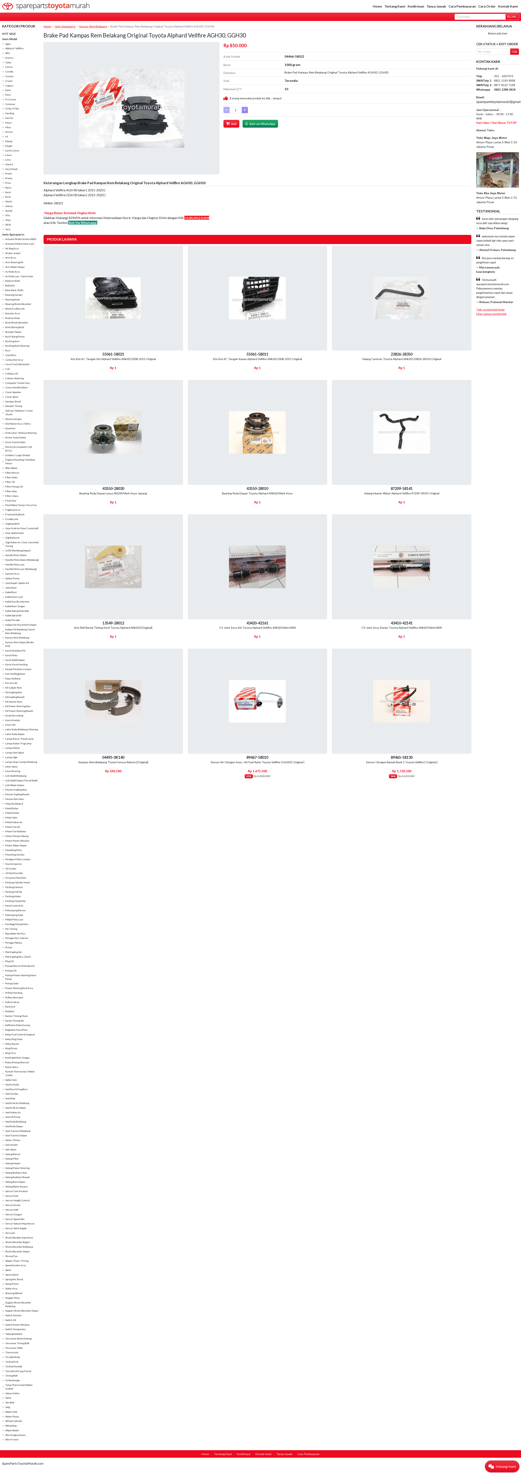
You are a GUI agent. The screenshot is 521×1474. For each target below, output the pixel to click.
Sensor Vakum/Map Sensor (20, 1223)
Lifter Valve (11, 766)
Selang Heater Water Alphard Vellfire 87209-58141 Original (401, 493)
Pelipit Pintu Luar (14, 919)
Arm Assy (10, 257)
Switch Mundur (13, 1315)
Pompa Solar (12, 983)
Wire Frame (12, 1439)
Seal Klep (10, 1098)
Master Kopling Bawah (17, 794)
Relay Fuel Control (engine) (20, 1034)
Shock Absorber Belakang (19, 1246)
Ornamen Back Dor (15, 877)
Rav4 (8, 192)
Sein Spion (10, 1149)
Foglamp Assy (12, 509)
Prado (8, 173)
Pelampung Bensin (15, 910)
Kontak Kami (508, 6)
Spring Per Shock (14, 1279)
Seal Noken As (13, 1112)
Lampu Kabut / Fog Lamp (18, 743)
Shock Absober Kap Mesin (19, 1237)
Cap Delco (10, 355)
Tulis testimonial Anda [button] (490, 309)
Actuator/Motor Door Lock (19, 243)
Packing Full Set (13, 891)
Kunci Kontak (12, 720)
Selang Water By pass (16, 1186)
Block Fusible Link (15, 308)
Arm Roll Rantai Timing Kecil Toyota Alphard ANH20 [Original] (113, 627)
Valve (8, 1397)
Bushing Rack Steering (17, 345)
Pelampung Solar (14, 915)
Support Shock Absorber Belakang (18, 1304)
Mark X (9, 164)
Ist (6, 136)
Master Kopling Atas (16, 789)
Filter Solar (11, 491)
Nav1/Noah (11, 169)
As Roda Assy (12, 271)
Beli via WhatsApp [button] (262, 124)
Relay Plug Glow (13, 1039)
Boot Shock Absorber (16, 322)
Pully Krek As (12, 1002)
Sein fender (11, 1144)
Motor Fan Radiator (15, 831)
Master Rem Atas (14, 799)
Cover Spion (11, 396)
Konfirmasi (416, 6)
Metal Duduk (12, 812)
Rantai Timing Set (14, 1020)
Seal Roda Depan (14, 1126)
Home (377, 6)
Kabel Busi (11, 592)
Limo (8, 159)
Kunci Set (10, 724)
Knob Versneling (14, 715)
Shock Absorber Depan (17, 1251)
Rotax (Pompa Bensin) (17, 1062)
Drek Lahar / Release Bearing (20, 432)
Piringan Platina (13, 942)
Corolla (9, 71)
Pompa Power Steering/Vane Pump (20, 977)
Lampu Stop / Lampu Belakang (21, 761)
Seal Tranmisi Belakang (17, 1130)
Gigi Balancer (12, 537)
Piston (8, 947)
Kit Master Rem (13, 701)
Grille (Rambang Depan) (18, 550)
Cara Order (487, 6)
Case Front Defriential (17, 364)
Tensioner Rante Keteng (18, 1338)
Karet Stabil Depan (15, 659)
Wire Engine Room (15, 1435)
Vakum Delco (12, 1393)
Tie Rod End (11, 1361)
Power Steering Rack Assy (19, 988)
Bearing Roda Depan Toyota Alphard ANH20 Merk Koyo (257, 493)
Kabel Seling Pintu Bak (17, 610)
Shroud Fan (11, 1256)
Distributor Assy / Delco (18, 423)
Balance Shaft (12, 280)
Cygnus (9, 85)
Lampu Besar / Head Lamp (19, 738)
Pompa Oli (10, 970)
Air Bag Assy (12, 248)
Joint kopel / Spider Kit (17, 583)
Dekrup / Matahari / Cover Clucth (19, 412)
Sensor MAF (12, 1209)
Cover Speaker (13, 392)
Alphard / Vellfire (14, 48)
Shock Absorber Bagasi (17, 1242)
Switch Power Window (17, 1324)
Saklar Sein (11, 1079)
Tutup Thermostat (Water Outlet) (19, 1386)
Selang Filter (12, 1158)
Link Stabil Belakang (15, 775)
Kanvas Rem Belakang (17, 637)
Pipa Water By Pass (15, 933)
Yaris (8, 229)
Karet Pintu (11, 655)
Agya (8, 43)
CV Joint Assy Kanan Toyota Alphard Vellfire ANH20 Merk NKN (401, 627)
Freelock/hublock (14, 514)
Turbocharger (12, 1380)
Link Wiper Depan (14, 785)
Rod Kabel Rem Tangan (17, 1057)
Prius (8, 182)
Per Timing (11, 928)
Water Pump (12, 1416)
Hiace (8, 122)
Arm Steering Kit (14, 262)
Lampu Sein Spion (14, 752)
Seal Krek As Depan (15, 1107)
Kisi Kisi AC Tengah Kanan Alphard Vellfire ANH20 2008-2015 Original (257, 359)
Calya (8, 62)
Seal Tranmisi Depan (16, 1135)
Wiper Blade (12, 1430)
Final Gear (10, 500)
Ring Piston (11, 1048)
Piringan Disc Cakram (16, 938)
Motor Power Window (17, 840)
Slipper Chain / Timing (16, 1260)
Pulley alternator (14, 997)
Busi (7, 350)
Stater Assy (11, 1288)
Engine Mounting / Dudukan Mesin (20, 461)
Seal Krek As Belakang (17, 1103)
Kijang (8, 141)
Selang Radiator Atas (16, 1172)
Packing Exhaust (14, 887)
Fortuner (10, 104)
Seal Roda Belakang (15, 1121)
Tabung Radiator (14, 1333)
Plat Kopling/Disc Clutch (18, 956)
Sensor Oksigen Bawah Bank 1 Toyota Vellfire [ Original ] (401, 762)
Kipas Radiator (13, 678)
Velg (7, 1407)
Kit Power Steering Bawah (19, 710)
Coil (7, 368)
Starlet (8, 210)
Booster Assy (12, 313)
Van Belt (9, 1402)
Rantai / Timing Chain (16, 1015)
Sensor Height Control (17, 1200)
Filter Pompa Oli (14, 486)
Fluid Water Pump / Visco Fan (21, 505)
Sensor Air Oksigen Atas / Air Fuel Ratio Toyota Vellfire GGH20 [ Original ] (257, 762)
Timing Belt (11, 1375)
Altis (7, 53)
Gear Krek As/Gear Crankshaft (21, 528)
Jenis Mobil (9, 39)
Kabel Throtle (12, 620)
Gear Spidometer (14, 532)
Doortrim (10, 428)
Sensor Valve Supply (16, 1228)
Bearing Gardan (13, 294)
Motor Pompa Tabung (16, 836)
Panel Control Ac (14, 905)
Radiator (9, 1011)
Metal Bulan (11, 808)
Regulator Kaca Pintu (16, 1029)
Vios (7, 215)
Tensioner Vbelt (14, 1347)
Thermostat (11, 1352)
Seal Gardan (11, 1093)
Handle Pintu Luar (15, 564)
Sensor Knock (12, 1205)
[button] (502, 1466)
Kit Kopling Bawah (15, 697)
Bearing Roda (12, 299)
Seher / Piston (12, 1140)
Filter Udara (11, 495)
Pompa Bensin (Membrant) (20, 965)
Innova (9, 131)
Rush (8, 196)
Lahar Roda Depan (15, 734)
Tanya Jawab (436, 6)
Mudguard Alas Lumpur (18, 859)
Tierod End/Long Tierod (18, 1371)
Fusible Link (11, 519)
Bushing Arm (12, 341)
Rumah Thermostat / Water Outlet (20, 1073)
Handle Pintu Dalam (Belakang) (22, 559)
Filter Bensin (12, 472)
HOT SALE (9, 33)
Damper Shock (13, 401)
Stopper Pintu (12, 1297)
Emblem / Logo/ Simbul (17, 455)
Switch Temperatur (15, 1329)
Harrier (9, 117)
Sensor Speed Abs (15, 1219)
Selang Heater (13, 1163)
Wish (8, 224)
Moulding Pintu (13, 850)
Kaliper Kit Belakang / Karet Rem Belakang (20, 631)
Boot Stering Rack (14, 327)
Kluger (9, 145)
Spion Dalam (12, 1274)
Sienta (8, 201)
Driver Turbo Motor (15, 437)
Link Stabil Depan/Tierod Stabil (21, 780)
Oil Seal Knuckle (14, 873)
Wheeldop (11, 1425)
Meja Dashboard (14, 803)
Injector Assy (12, 573)
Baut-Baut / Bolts (14, 290)
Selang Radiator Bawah (17, 1177)
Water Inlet (11, 1411)
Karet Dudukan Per (15, 650)
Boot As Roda (12, 318)
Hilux (8, 127)
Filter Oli (10, 481)
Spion (8, 1269)
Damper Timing (13, 405)
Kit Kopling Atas (13, 692)
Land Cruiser (12, 150)
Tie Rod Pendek (13, 1366)
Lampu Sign (11, 757)
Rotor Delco (11, 1067)
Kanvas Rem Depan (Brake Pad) (19, 644)
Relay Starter (12, 1043)
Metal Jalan (11, 817)
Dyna (8, 90)
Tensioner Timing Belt (17, 1343)
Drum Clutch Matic (15, 442)
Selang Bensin (13, 1154)
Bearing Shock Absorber (18, 304)
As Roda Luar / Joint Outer (19, 276)
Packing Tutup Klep (15, 900)
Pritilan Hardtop (13, 992)
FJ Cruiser (10, 99)
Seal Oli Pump (12, 1116)
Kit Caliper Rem (13, 687)
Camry (9, 66)
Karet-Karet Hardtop (16, 664)
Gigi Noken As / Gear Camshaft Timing (22, 544)
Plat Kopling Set (13, 952)
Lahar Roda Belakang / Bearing (21, 729)
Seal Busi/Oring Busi (16, 1089)
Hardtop (9, 113)
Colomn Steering (14, 378)
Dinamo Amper (13, 419)
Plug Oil (9, 961)
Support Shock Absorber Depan (21, 1310)
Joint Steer (11, 587)
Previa (8, 178)
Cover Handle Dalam (16, 387)
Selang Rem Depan (15, 1181)
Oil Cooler (10, 868)
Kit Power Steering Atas (18, 706)
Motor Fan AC (12, 826)
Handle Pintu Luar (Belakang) (21, 569)
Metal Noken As (14, 822)
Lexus (8, 155)
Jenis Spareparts (13, 234)
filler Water (11, 468)
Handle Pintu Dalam (16, 555)
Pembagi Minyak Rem (16, 924)
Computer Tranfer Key (17, 382)
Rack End (10, 1006)
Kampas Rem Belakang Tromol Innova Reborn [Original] (113, 762)
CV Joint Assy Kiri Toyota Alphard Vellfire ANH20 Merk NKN (257, 627)
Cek (514, 51)
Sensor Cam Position (16, 1191)
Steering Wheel (13, 1293)
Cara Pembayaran (462, 6)
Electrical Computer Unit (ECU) (18, 448)
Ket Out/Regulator (15, 673)
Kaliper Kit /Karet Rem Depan (21, 624)
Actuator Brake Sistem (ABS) (20, 239)
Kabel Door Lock (14, 596)
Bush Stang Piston (15, 336)
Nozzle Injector (13, 863)
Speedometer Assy (15, 1265)
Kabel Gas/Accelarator (17, 601)
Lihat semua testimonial (491, 313)
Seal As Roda (12, 1084)
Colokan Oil (11, 373)
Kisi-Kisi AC (11, 682)
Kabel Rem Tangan (15, 606)
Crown (9, 80)
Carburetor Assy (14, 359)
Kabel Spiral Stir (13, 615)
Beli (234, 124)
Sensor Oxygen (13, 1214)
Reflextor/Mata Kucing (17, 1025)
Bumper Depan (13, 331)
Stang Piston (12, 1283)
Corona (9, 76)
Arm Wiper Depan (15, 266)
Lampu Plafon (12, 747)
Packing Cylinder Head (17, 882)
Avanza (9, 57)
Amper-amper (13, 253)
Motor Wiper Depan (16, 845)
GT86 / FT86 (12, 108)
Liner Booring (12, 771)
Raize (8, 187)
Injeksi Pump (12, 578)
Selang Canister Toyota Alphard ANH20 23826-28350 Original (401, 359)
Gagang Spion (12, 523)
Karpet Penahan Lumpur (18, 669)
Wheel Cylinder (13, 1421)
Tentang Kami (394, 6)
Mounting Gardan (14, 854)
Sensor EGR (11, 1195)
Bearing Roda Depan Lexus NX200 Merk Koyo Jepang (113, 493)
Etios (8, 94)
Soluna (9, 206)
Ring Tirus (10, 1053)
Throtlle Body (12, 1357)
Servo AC (10, 1232)
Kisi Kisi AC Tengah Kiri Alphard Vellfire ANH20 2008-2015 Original (113, 359)
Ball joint (10, 285)
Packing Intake (13, 896)
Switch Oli (10, 1320)
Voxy (8, 219)
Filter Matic (11, 477)
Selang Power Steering (17, 1168)
